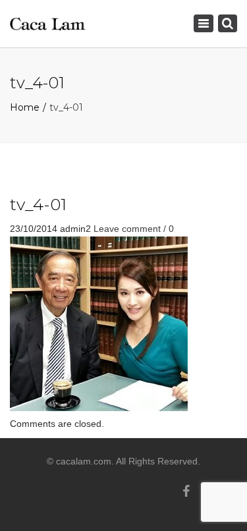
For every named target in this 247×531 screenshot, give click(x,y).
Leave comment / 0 (134, 228)
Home (25, 107)
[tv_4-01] (99, 323)
